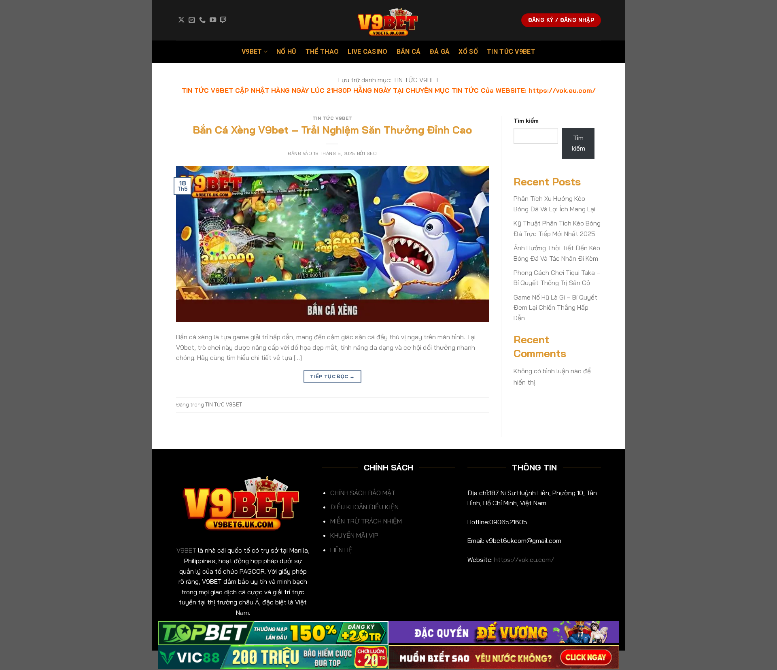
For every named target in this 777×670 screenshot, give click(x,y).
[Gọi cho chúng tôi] (202, 20)
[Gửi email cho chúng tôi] (192, 20)
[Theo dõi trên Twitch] (223, 20)
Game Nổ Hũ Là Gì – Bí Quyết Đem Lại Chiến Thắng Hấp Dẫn (555, 307)
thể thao (322, 51)
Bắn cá (409, 51)
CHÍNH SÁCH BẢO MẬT (362, 493)
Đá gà (440, 51)
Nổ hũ (286, 51)
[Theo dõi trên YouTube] (213, 20)
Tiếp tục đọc (332, 376)
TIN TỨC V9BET (511, 51)
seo (372, 153)
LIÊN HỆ (341, 550)
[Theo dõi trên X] (181, 20)
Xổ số (468, 51)
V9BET (252, 51)
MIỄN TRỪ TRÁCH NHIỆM (366, 521)
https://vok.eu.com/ (524, 559)
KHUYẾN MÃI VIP (354, 535)
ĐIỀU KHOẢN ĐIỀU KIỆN (364, 507)
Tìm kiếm (526, 120)
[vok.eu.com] (388, 20)
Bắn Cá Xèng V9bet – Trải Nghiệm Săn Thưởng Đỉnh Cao (332, 129)
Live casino (368, 51)
